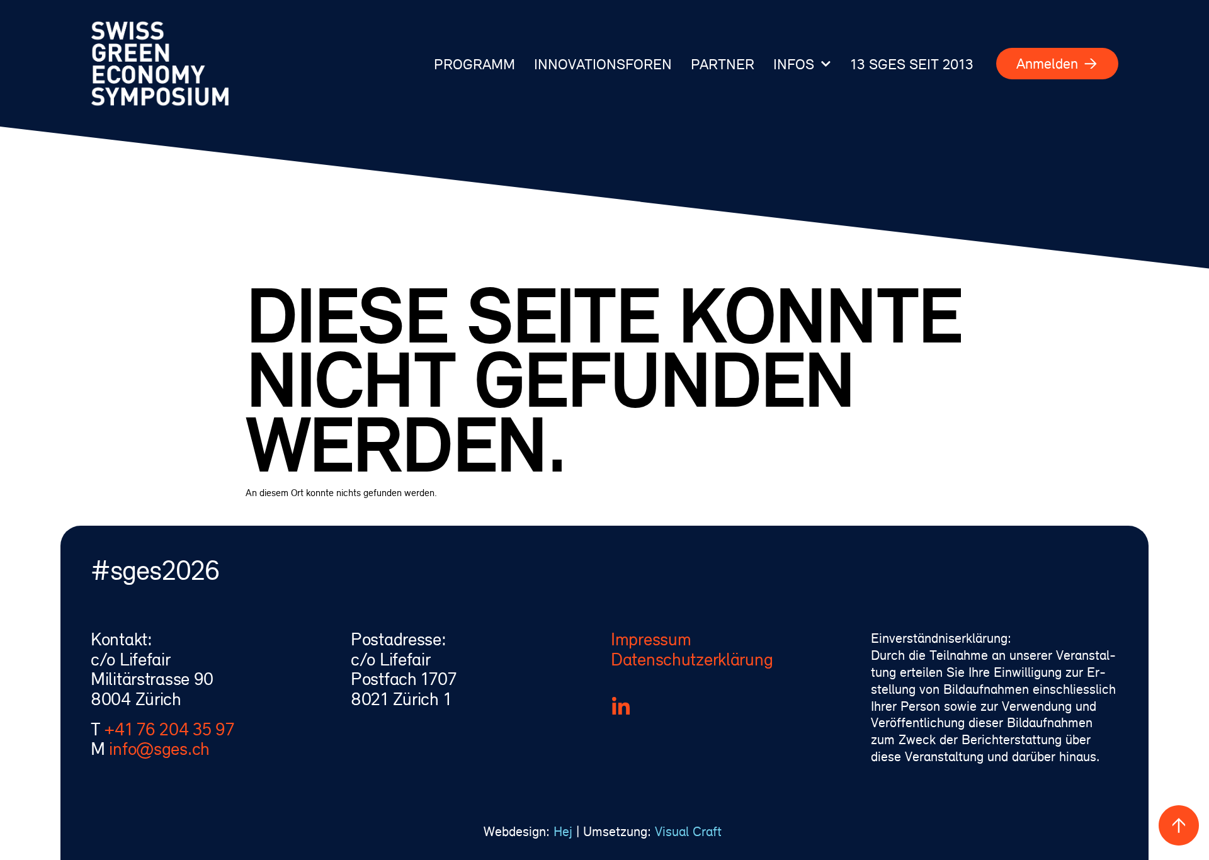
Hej (562, 831)
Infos (793, 63)
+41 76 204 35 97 (169, 729)
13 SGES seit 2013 (911, 63)
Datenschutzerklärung (692, 659)
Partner (722, 63)
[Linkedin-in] (621, 707)
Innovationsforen (603, 63)
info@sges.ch (159, 748)
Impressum (651, 639)
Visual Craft (690, 831)
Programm (474, 63)
